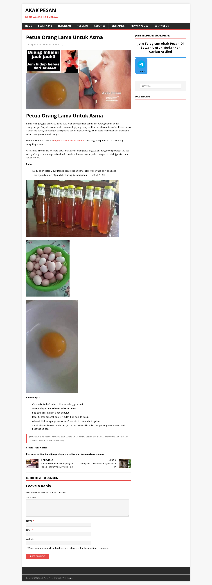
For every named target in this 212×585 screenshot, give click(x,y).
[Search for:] (160, 86)
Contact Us (161, 25)
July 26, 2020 (35, 44)
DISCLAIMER (118, 25)
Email (29, 529)
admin (48, 44)
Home (28, 25)
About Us (99, 25)
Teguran (82, 25)
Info (58, 44)
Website (30, 539)
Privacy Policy (139, 25)
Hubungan (64, 25)
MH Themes (68, 578)
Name (29, 520)
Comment (31, 497)
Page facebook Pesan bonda (68, 140)
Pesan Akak (45, 25)
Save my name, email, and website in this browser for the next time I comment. (69, 548)
